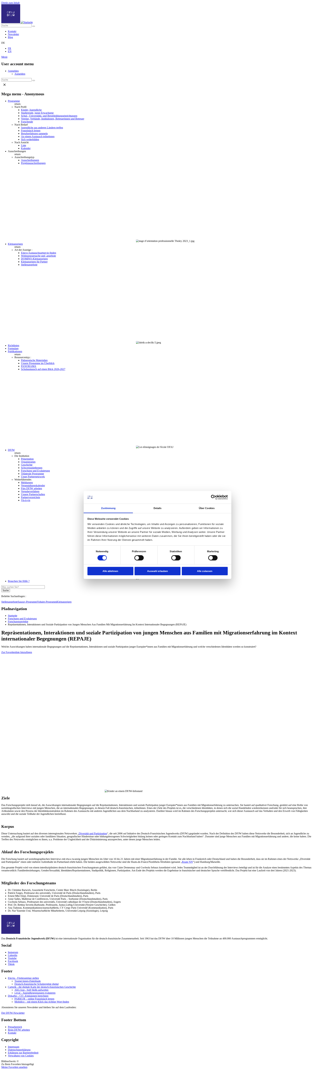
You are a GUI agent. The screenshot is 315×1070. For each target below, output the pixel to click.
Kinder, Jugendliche (31, 109)
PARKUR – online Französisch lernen (34, 998)
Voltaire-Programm (47, 601)
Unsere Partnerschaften (33, 494)
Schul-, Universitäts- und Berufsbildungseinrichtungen (49, 115)
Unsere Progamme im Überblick (37, 363)
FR (9, 48)
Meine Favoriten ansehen (14, 1067)
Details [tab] (158, 508)
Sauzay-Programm (27, 601)
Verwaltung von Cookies (21, 1055)
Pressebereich (15, 1026)
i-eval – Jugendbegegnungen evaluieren (34, 992)
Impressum (13, 1046)
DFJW (11, 450)
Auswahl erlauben (157, 571)
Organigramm (28, 461)
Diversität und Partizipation (93, 833)
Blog (10, 37)
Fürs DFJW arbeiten (31, 488)
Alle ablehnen (110, 571)
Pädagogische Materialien (34, 360)
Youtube (12, 958)
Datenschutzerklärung (19, 1049)
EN (9, 51)
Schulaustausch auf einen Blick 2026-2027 (43, 369)
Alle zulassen (204, 571)
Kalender (26, 148)
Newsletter (13, 34)
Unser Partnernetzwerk (33, 476)
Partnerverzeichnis (30, 497)
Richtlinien (13, 345)
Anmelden (13, 71)
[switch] (139, 557)
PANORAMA (28, 366)
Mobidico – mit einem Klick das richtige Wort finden (41, 1001)
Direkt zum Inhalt (10, 2)
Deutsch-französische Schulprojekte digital (36, 984)
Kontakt (12, 31)
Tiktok (11, 964)
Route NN (187, 862)
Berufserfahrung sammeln (34, 133)
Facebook (13, 961)
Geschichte (26, 464)
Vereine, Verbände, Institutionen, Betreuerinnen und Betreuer (52, 118)
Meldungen (27, 482)
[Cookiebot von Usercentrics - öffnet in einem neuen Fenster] (213, 497)
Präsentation (27, 458)
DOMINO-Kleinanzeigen (34, 258)
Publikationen (15, 351)
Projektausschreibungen (33, 163)
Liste (23, 145)
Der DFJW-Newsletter (13, 1013)
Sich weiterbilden (30, 139)
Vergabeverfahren (30, 491)
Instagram (13, 952)
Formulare (13, 348)
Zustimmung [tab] (108, 508)
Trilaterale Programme (32, 473)
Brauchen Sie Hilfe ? (19, 581)
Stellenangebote (29, 264)
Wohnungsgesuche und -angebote (38, 255)
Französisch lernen (30, 130)
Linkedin (12, 955)
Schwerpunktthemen (31, 467)
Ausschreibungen (30, 160)
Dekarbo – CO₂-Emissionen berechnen (28, 995)
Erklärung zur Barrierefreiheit (23, 1052)
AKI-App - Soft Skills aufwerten (31, 990)
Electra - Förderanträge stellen (23, 978)
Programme (14, 101)
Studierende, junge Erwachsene (37, 112)
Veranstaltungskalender (33, 485)
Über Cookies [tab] (207, 508)
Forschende (27, 121)
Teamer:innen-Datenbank (27, 981)
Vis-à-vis (25, 500)
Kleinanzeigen (15, 244)
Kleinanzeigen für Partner (34, 261)
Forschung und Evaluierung (35, 470)
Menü (4, 57)
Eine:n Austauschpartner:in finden (38, 252)
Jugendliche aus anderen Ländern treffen (42, 127)
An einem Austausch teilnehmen (37, 136)
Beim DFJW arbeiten (19, 1029)
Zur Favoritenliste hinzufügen (16, 652)
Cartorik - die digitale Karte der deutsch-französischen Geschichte (42, 987)
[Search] (33, 26)
